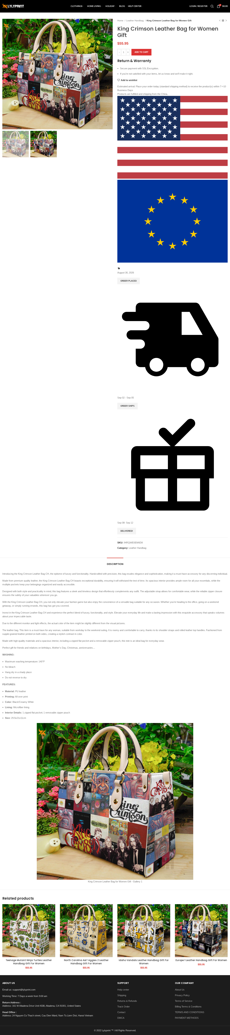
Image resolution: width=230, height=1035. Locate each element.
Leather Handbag (135, 20)
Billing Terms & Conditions (188, 1006)
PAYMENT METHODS (187, 1018)
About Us (179, 989)
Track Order (123, 1006)
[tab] (115, 562)
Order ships (127, 406)
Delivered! (126, 531)
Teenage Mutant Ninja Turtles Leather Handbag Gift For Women (29, 962)
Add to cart (141, 52)
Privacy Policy (182, 995)
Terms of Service (183, 1001)
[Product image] (28, 930)
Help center (123, 989)
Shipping (121, 995)
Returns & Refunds (127, 1001)
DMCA (120, 1018)
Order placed (128, 281)
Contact (121, 1012)
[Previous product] (219, 20)
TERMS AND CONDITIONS (189, 1012)
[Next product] (226, 20)
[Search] (212, 6)
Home (120, 20)
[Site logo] (13, 6)
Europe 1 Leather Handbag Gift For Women (201, 960)
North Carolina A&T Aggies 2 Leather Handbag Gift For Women (86, 962)
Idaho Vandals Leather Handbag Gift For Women (144, 962)
